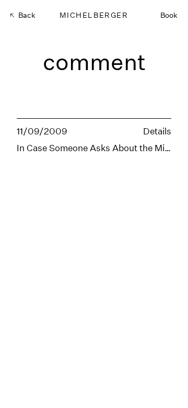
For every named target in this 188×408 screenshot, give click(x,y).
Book (169, 15)
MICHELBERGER (94, 15)
